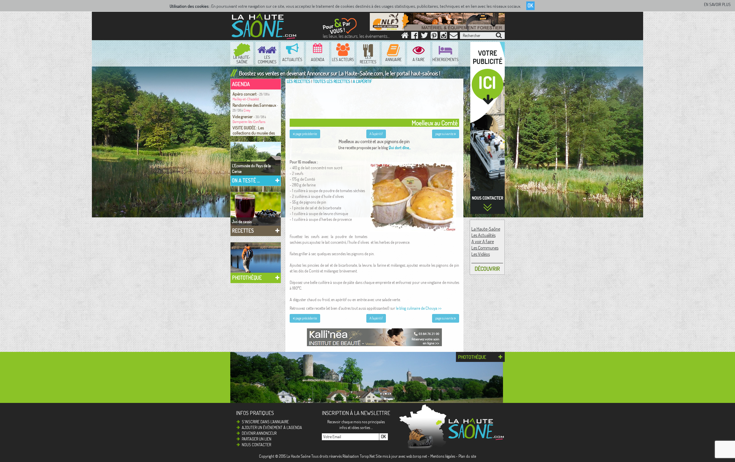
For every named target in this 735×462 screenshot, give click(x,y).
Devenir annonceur (259, 433)
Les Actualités (483, 235)
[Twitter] (424, 36)
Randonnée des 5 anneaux (254, 105)
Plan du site (467, 456)
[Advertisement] (376, 100)
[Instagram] (443, 36)
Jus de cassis (242, 221)
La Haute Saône (298, 456)
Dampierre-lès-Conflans (249, 122)
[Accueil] (404, 36)
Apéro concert (245, 93)
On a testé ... (246, 180)
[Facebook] (414, 36)
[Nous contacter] (454, 36)
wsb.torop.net (416, 456)
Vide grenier (243, 116)
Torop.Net (367, 456)
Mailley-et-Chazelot (246, 99)
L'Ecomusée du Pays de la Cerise (251, 168)
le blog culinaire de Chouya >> (419, 308)
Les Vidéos (480, 254)
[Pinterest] (434, 36)
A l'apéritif (362, 81)
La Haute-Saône (485, 229)
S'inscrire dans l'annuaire (265, 421)
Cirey (246, 110)
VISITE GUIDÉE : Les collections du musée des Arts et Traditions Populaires (256, 133)
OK (530, 5)
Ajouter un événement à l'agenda (272, 427)
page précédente (306, 134)
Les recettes (298, 81)
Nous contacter (256, 444)
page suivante (444, 134)
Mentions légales (442, 456)
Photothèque (247, 277)
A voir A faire (482, 241)
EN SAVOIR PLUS (717, 4)
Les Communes (484, 248)
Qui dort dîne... (400, 147)
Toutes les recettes (331, 81)
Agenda (241, 84)
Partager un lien (256, 438)
